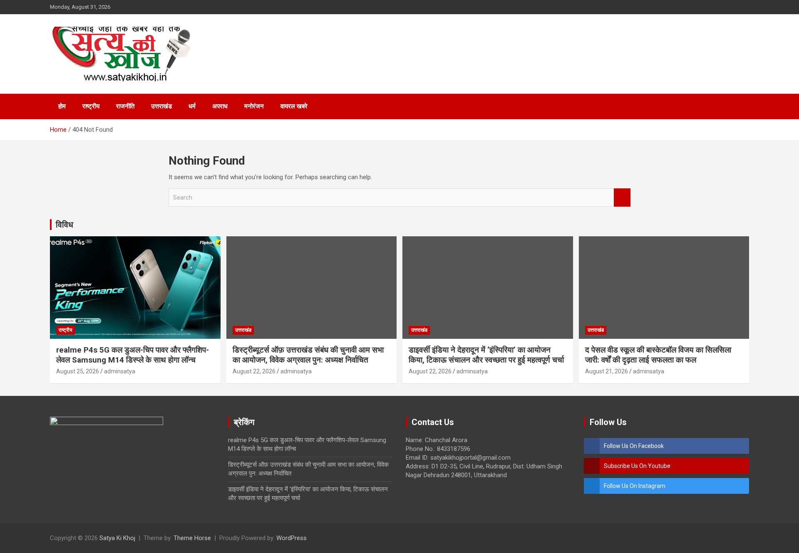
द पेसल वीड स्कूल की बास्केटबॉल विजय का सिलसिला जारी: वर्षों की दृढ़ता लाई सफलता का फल (658, 355)
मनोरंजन (254, 106)
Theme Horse (192, 538)
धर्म (192, 106)
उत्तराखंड (161, 106)
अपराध (220, 106)
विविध (64, 225)
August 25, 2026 (77, 371)
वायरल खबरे (294, 106)
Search (622, 197)
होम (62, 106)
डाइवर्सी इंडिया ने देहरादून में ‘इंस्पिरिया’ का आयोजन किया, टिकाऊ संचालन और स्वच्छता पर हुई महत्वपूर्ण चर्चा (486, 355)
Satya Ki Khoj (117, 538)
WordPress (291, 538)
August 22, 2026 (254, 371)
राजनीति (125, 106)
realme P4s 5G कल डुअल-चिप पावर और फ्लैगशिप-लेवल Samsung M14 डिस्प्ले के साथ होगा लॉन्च (132, 355)
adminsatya (119, 371)
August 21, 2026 (606, 371)
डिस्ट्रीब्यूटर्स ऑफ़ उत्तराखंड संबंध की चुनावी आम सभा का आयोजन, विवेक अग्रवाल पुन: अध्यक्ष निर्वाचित (308, 355)
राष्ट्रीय (90, 106)
